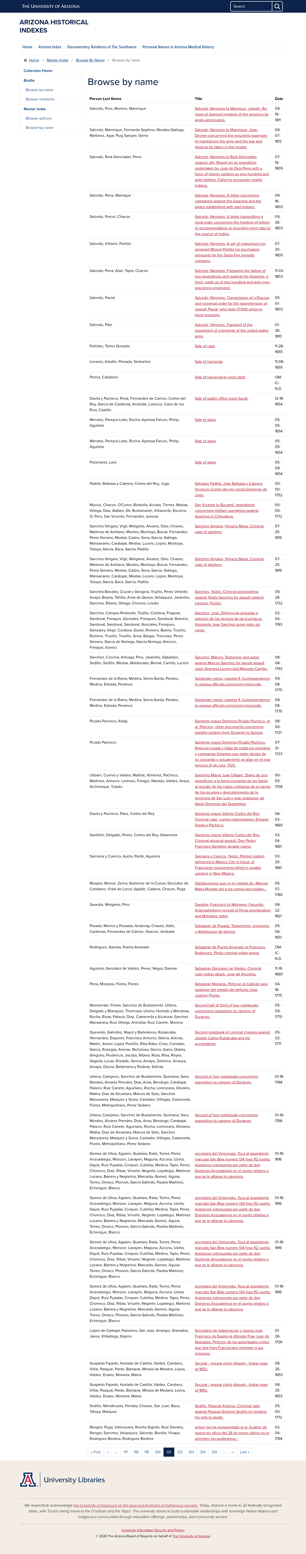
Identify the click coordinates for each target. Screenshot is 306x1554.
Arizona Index (49, 47)
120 (158, 1452)
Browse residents (40, 99)
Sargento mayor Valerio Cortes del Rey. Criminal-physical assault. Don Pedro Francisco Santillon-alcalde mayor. (227, 841)
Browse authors (39, 118)
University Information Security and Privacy (153, 1530)
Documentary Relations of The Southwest (102, 47)
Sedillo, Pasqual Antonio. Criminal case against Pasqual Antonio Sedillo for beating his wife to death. (231, 1412)
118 (136, 1452)
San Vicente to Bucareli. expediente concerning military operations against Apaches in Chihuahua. (226, 511)
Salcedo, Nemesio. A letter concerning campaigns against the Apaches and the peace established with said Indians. (228, 201)
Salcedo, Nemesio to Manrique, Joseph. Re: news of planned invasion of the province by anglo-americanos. (232, 114)
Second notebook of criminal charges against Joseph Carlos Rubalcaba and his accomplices (232, 1038)
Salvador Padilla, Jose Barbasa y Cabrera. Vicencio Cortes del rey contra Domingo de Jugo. (231, 489)
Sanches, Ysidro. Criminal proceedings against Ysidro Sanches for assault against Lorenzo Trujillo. (229, 597)
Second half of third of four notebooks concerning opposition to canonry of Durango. (226, 1011)
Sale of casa (205, 346)
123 (191, 1452)
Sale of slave (205, 419)
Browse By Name (90, 60)
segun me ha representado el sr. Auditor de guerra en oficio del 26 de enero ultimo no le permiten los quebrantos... (232, 1433)
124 (203, 1452)
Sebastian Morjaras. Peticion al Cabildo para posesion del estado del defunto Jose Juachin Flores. (231, 990)
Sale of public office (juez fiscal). (221, 398)
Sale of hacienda (209, 361)
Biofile (29, 80)
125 (214, 1452)
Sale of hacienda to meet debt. (220, 377)
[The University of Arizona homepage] (51, 6)
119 (146, 1452)
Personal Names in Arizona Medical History (178, 47)
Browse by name (40, 90)
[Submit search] (277, 6)
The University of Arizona (191, 1536)
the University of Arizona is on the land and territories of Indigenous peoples (135, 1505)
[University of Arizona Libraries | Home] (62, 1479)
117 (126, 1452)
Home (27, 47)
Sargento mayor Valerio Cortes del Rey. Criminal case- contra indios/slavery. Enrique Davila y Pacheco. (231, 819)
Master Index (57, 60)
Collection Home (38, 70)
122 (180, 1452)
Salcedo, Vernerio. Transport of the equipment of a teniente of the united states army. (231, 330)
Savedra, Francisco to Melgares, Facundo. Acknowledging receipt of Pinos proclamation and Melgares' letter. (233, 910)
